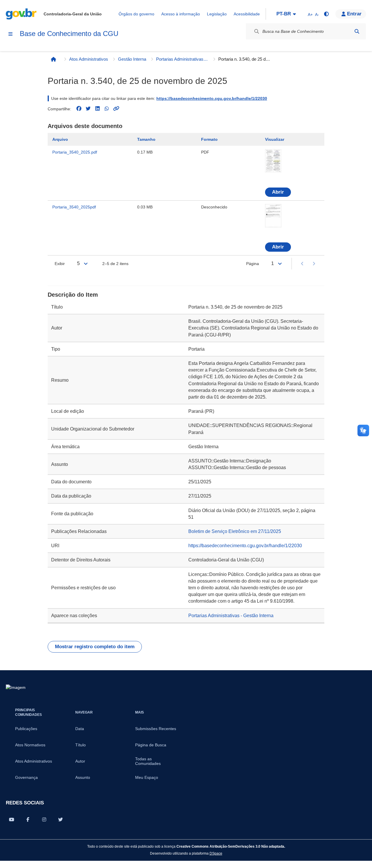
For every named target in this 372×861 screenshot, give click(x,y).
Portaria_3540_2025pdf (74, 207)
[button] (350, 14)
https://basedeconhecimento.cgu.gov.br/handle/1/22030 (211, 98)
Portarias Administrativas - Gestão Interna (182, 59)
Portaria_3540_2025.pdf (74, 152)
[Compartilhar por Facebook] (28, 819)
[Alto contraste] (326, 14)
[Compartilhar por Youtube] (11, 819)
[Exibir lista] (85, 263)
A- (317, 14)
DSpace (216, 853)
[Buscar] (357, 31)
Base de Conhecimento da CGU (69, 33)
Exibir (60, 263)
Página (252, 263)
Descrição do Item (73, 294)
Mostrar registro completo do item (95, 646)
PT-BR (283, 14)
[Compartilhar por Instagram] (44, 819)
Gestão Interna (132, 59)
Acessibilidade (247, 14)
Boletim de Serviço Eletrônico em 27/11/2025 (234, 531)
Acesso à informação (180, 14)
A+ (310, 14)
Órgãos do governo (136, 14)
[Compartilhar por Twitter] (60, 819)
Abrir (278, 192)
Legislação (217, 14)
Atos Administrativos (88, 59)
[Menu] (10, 34)
